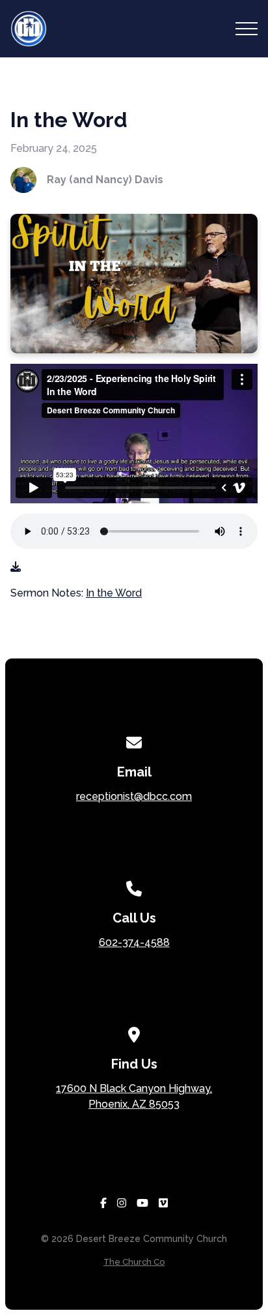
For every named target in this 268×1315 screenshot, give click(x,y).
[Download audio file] (15, 567)
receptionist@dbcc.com (134, 796)
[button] (246, 29)
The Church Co (134, 1262)
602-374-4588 (134, 942)
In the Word (114, 593)
